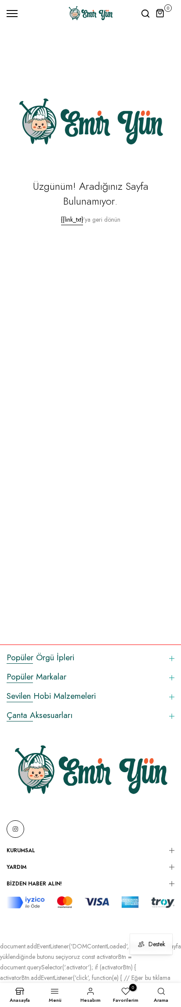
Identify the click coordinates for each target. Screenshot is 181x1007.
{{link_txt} (72, 219)
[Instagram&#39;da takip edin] (15, 829)
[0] (160, 13)
